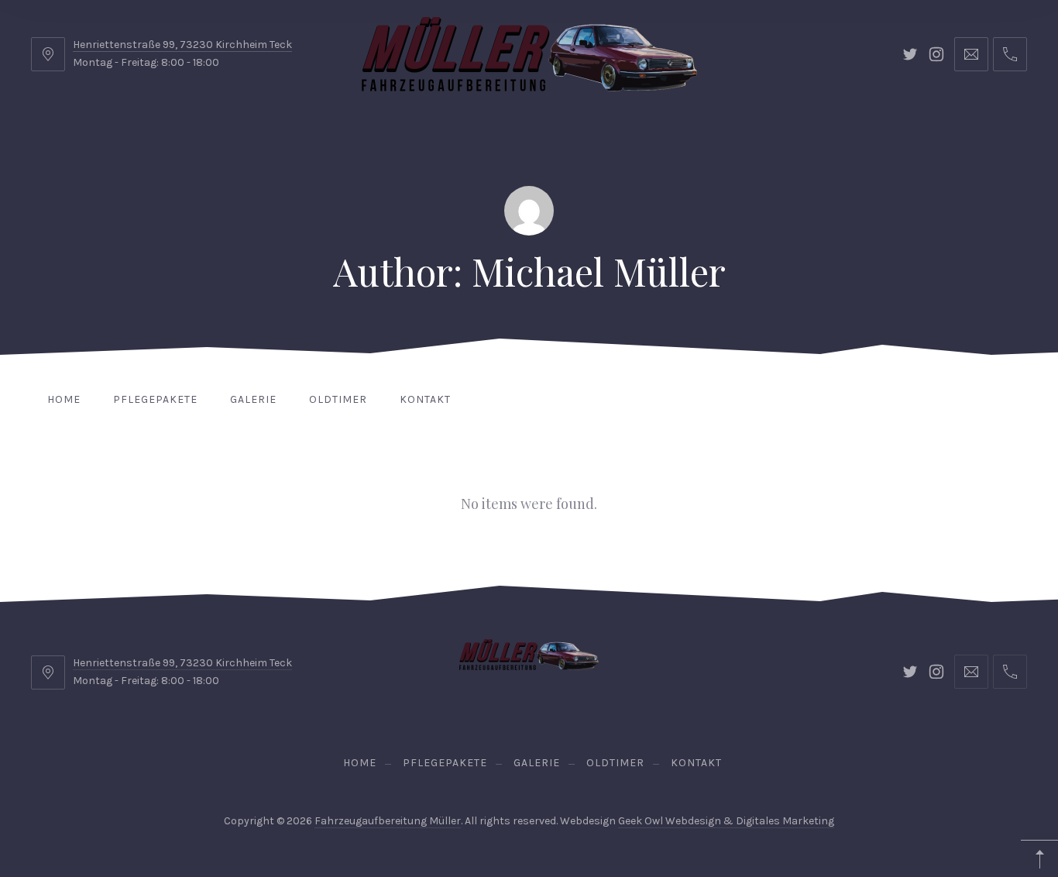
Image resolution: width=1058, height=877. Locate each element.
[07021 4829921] (1010, 54)
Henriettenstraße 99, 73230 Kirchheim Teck (182, 44)
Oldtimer (338, 399)
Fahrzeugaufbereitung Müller (387, 820)
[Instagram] (936, 54)
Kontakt (425, 399)
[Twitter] (910, 54)
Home (64, 399)
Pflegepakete (155, 399)
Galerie (253, 399)
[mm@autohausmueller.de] (971, 54)
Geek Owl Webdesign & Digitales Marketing (726, 820)
